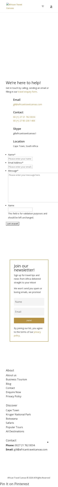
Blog (8, 383)
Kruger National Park (18, 414)
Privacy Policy (13, 396)
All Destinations (15, 431)
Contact (10, 388)
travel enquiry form (27, 91)
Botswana (11, 418)
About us (11, 375)
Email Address (15, 162)
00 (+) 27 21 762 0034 (24, 116)
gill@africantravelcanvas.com (27, 104)
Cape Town (12, 410)
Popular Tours (14, 427)
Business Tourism (16, 379)
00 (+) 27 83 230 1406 (24, 120)
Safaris (10, 423)
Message (13, 170)
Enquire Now (13, 392)
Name (11, 154)
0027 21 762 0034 (25, 445)
